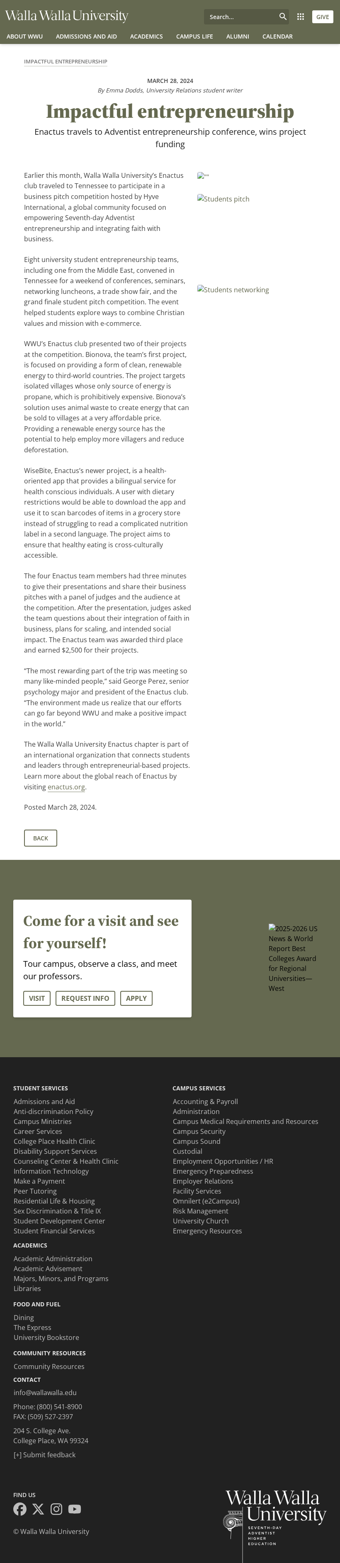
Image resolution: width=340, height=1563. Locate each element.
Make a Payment (39, 1181)
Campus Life (194, 36)
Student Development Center (59, 1221)
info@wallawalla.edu (45, 1392)
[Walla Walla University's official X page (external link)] (41, 1510)
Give (322, 17)
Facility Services (197, 1191)
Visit (37, 998)
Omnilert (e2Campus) (206, 1201)
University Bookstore (46, 1337)
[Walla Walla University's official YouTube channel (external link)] (77, 1510)
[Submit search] (283, 16)
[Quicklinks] (300, 16)
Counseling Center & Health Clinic (66, 1161)
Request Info (85, 998)
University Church (201, 1221)
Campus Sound (197, 1141)
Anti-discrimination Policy (53, 1111)
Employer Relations (203, 1181)
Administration (196, 1111)
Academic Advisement (48, 1268)
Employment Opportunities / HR (223, 1161)
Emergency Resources (207, 1230)
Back (40, 838)
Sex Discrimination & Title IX (57, 1211)
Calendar (277, 36)
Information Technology (51, 1171)
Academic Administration (53, 1258)
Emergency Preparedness (213, 1171)
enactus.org (66, 786)
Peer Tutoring (35, 1191)
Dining (24, 1317)
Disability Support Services (55, 1151)
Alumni (237, 36)
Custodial (187, 1151)
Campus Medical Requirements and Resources (245, 1121)
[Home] (67, 16)
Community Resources (49, 1366)
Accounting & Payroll (205, 1101)
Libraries (27, 1288)
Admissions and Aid (86, 36)
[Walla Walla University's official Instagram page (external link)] (59, 1510)
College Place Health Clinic (54, 1141)
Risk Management (200, 1211)
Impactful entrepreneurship (65, 61)
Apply (136, 998)
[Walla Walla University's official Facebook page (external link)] (22, 1510)
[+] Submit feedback (44, 1454)
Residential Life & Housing (54, 1201)
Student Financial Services (54, 1230)
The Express (32, 1327)
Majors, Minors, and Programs (61, 1278)
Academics (146, 36)
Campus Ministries (43, 1121)
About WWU (25, 36)
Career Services (38, 1131)
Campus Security (199, 1131)
